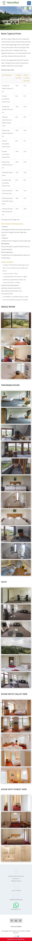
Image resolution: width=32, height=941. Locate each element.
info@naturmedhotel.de (16, 900)
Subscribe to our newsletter (16, 939)
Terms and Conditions (16, 926)
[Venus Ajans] (16, 936)
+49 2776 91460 (16, 890)
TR (30, 8)
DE (25, 8)
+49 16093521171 (16, 909)
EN (28, 8)
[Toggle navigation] (28, 3)
